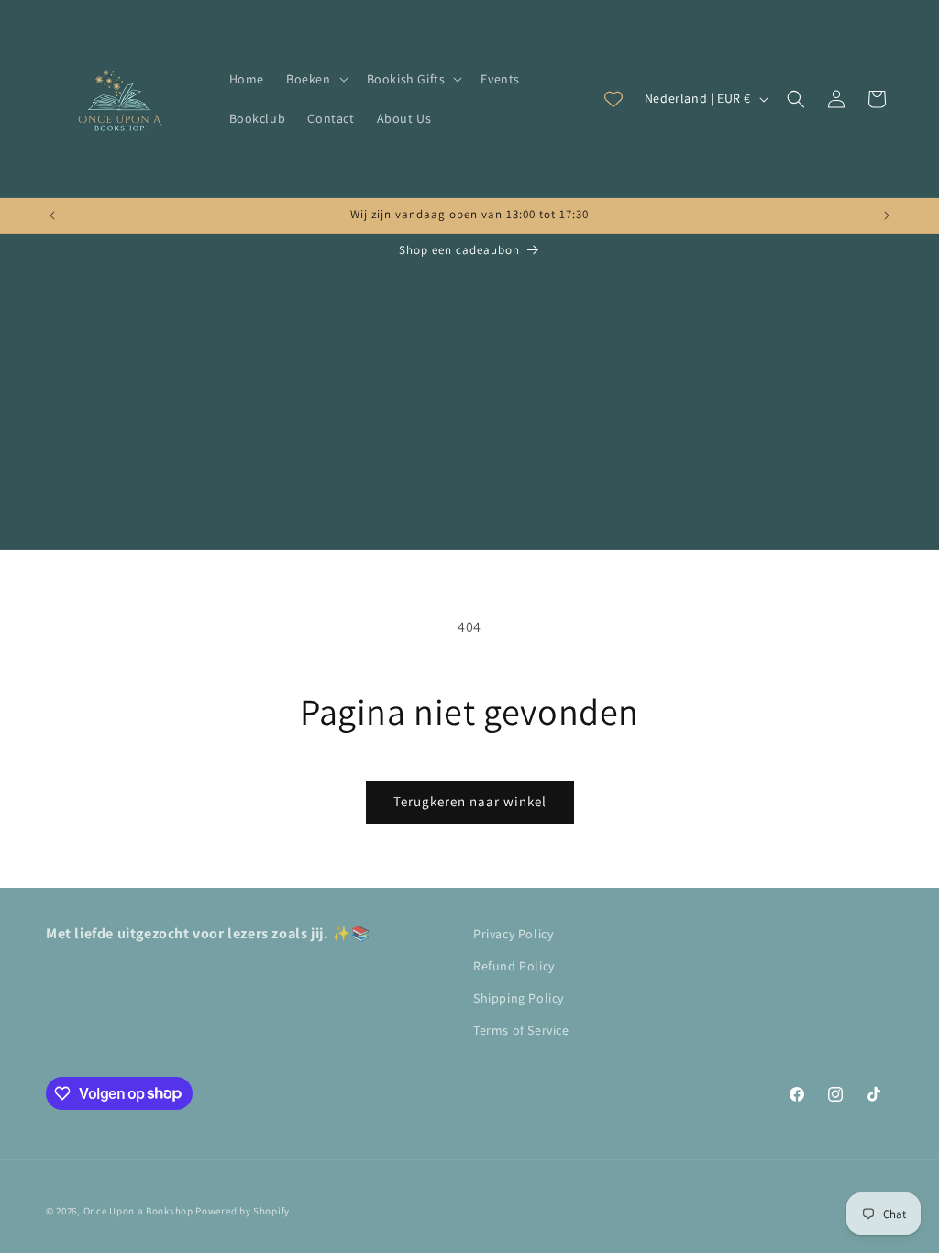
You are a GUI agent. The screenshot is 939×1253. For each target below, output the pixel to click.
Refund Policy (514, 966)
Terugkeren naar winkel (470, 801)
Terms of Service (521, 1030)
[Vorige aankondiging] (52, 215)
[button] (315, 79)
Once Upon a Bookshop (138, 1210)
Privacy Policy (513, 934)
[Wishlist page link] (613, 99)
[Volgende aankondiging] (887, 215)
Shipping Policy (518, 998)
